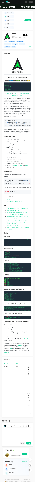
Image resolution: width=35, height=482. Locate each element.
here (11, 348)
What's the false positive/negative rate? (17, 220)
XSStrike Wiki (8, 93)
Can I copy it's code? (12, 225)
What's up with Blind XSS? (13, 210)
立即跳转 (24, 461)
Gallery (22, 95)
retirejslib (6, 352)
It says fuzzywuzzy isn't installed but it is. (18, 208)
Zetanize (20, 165)
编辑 (29, 46)
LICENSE (26, 338)
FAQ (19, 93)
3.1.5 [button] (30, 413)
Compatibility (15, 95)
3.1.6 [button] (30, 363)
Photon (15, 165)
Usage (15, 93)
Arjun (26, 165)
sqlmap (20, 345)
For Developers (25, 93)
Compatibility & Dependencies (15, 201)
